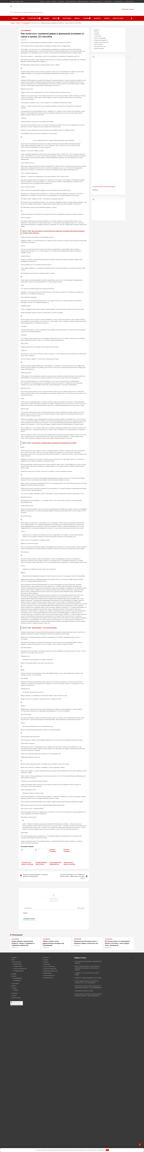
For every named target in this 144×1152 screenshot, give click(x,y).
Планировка (17, 980)
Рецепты (54, 1)
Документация (18, 966)
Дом (22, 18)
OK (107, 1150)
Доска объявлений (71, 1)
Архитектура (17, 964)
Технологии (61, 1)
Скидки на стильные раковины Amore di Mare (88, 978)
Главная (15, 18)
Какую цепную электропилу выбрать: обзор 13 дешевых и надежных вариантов (23, 943)
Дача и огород (118, 18)
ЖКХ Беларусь (108, 1)
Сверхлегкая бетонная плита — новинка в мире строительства (86, 942)
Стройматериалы (19, 971)
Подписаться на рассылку (124, 1142)
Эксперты (97, 18)
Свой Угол (24, 39)
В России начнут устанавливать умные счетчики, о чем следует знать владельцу (117, 943)
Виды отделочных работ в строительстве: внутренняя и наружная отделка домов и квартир (87, 967)
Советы (106, 18)
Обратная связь (130, 1)
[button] (133, 957)
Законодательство (119, 1)
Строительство (33, 18)
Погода (48, 1)
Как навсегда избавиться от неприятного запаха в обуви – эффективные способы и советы (72, 876)
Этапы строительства (20, 968)
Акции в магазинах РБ (83, 1)
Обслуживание (26, 30)
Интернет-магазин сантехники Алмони (104, 186)
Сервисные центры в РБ (96, 1)
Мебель (77, 18)
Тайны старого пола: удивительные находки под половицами (53, 943)
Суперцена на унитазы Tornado (84, 991)
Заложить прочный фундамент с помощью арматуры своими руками (35, 875)
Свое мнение (15, 939)
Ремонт (55, 18)
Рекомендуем (17, 935)
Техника (86, 18)
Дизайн (46, 18)
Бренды (16, 990)
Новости (42, 1)
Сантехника (67, 18)
